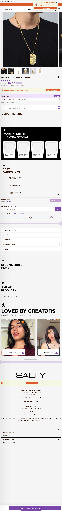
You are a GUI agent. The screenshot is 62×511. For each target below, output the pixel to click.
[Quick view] (23, 353)
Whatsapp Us (31, 415)
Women (8, 9)
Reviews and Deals (9, 429)
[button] (6, 80)
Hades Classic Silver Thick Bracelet (15, 193)
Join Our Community (9, 432)
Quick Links (6, 435)
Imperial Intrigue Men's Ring (15, 185)
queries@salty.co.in (31, 412)
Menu (4, 425)
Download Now (52, 90)
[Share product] (58, 77)
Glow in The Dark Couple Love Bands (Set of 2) (15, 178)
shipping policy (22, 213)
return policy (13, 213)
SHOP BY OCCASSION (9, 442)
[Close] (57, 2)
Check (58, 209)
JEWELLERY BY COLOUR (9, 439)
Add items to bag (55, 200)
